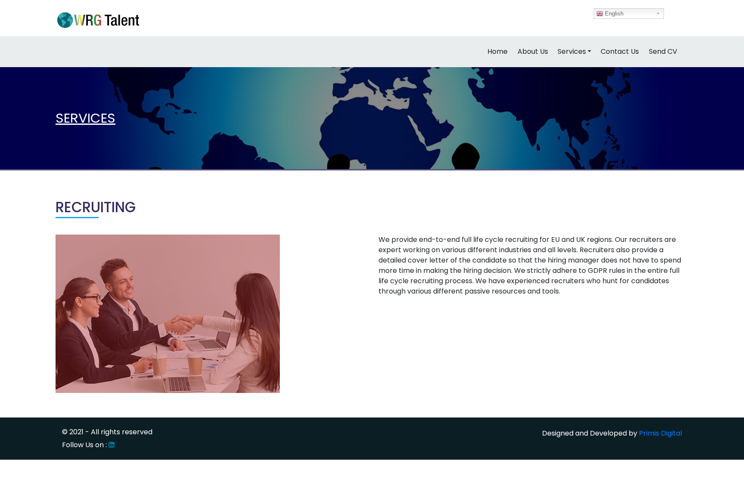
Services (572, 51)
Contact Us (620, 51)
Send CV (663, 51)
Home (497, 51)
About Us (533, 51)
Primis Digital (660, 433)
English (613, 13)
